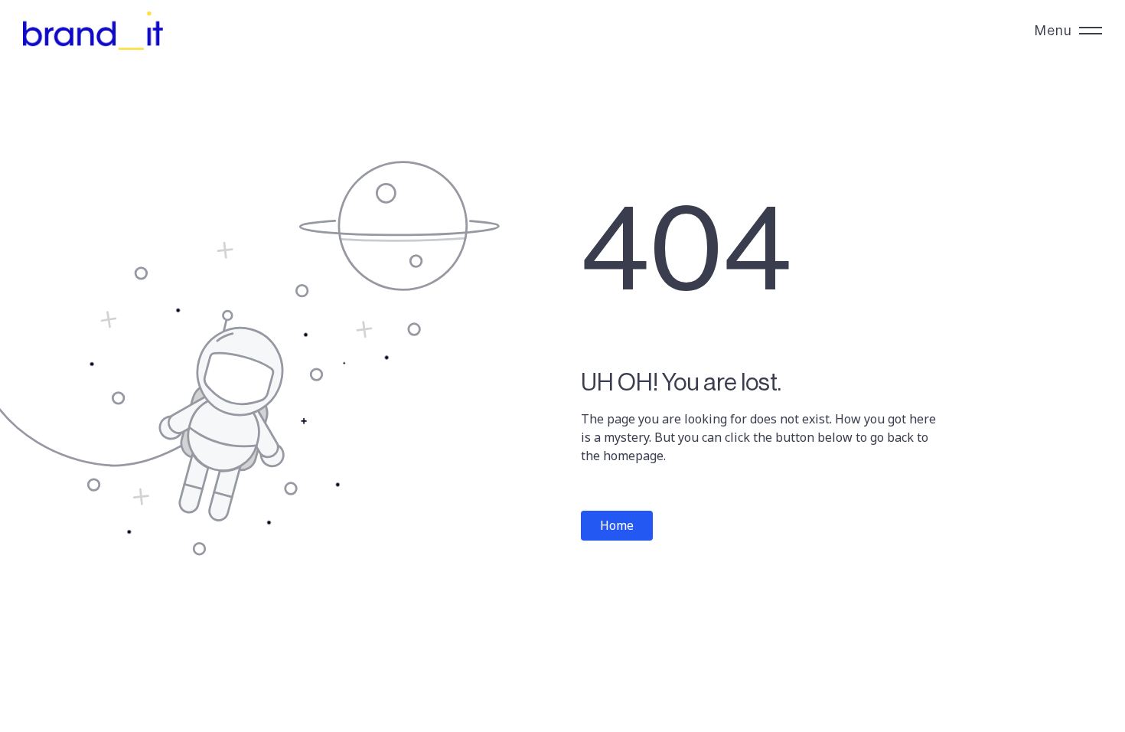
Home (617, 525)
